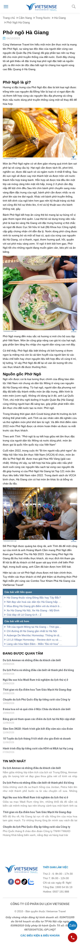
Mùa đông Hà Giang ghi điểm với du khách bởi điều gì (34, 606)
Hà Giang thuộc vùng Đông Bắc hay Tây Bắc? (34, 597)
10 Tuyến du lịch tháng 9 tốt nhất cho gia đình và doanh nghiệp (37, 739)
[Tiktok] (24, 881)
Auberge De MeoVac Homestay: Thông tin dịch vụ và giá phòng (34, 635)
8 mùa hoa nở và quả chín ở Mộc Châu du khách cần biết (37, 709)
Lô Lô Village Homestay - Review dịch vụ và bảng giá (34, 639)
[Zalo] (31, 881)
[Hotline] (72, 937)
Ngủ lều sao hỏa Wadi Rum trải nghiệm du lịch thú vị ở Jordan (35, 680)
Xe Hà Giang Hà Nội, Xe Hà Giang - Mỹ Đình (33, 610)
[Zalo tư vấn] (72, 925)
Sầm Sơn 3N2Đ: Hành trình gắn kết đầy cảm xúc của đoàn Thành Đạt (38, 729)
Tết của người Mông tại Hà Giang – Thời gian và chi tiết (34, 626)
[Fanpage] (11, 881)
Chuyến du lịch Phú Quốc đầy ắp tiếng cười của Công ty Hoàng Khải (36, 700)
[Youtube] (18, 881)
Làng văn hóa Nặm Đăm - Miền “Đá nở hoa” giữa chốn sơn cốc (34, 643)
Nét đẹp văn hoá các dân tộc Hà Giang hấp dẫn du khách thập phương (34, 601)
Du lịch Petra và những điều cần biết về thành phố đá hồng (38, 670)
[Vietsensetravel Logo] (21, 868)
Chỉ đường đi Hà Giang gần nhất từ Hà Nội (32, 631)
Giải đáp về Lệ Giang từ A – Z (24, 614)
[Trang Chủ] (41, 6)
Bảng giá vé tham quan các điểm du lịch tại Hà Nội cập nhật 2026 (39, 719)
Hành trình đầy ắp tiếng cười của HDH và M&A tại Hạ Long (38, 748)
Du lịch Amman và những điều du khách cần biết (32, 660)
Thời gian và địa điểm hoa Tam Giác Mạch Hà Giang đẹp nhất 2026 (37, 690)
